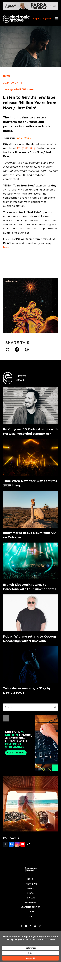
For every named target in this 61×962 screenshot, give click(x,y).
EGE (30, 916)
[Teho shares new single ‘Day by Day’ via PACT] (30, 664)
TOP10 (30, 911)
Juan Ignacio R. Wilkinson (18, 89)
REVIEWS (30, 898)
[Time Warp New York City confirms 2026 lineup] (30, 457)
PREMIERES (30, 902)
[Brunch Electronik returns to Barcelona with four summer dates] (30, 561)
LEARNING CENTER (30, 907)
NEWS (7, 76)
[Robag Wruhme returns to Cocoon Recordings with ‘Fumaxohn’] (30, 612)
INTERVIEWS (30, 884)
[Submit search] (55, 707)
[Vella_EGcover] (30, 830)
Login (36, 18)
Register (46, 18)
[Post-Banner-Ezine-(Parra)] (30, 9)
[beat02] (30, 769)
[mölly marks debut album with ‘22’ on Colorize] (30, 509)
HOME (30, 879)
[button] (56, 18)
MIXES (30, 893)
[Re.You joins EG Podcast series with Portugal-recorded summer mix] (30, 405)
